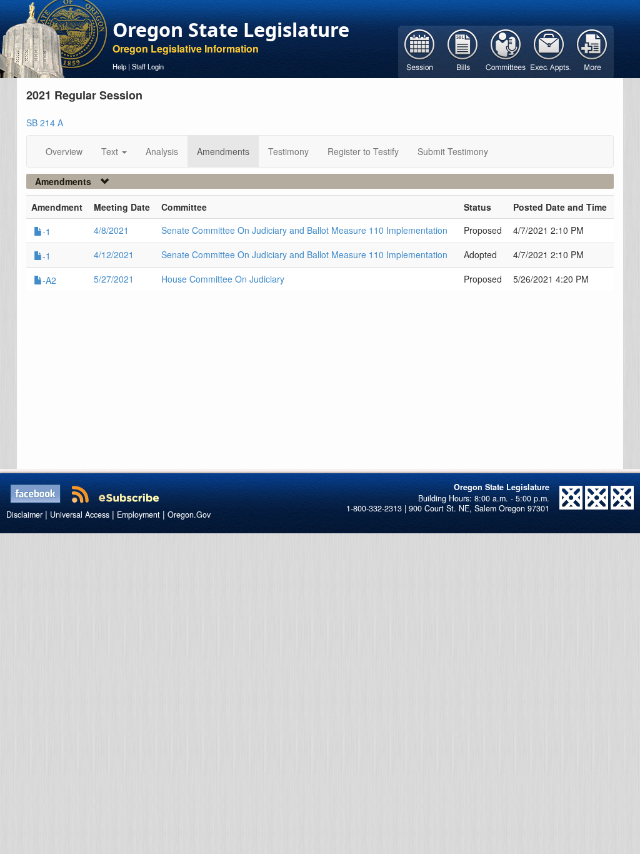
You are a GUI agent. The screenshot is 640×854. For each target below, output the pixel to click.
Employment (138, 514)
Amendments (223, 151)
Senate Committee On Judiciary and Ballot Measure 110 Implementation (304, 230)
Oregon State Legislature (230, 29)
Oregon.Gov (189, 514)
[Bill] (462, 50)
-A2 (49, 280)
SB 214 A (44, 122)
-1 (46, 231)
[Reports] (592, 50)
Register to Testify (363, 151)
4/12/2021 (114, 254)
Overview (64, 151)
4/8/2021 (111, 230)
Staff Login (148, 66)
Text (111, 151)
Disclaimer (24, 514)
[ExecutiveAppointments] (549, 50)
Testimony (288, 151)
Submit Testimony (453, 151)
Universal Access (79, 514)
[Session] (419, 50)
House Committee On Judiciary (222, 279)
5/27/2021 (114, 279)
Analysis (162, 151)
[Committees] (506, 50)
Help (119, 66)
